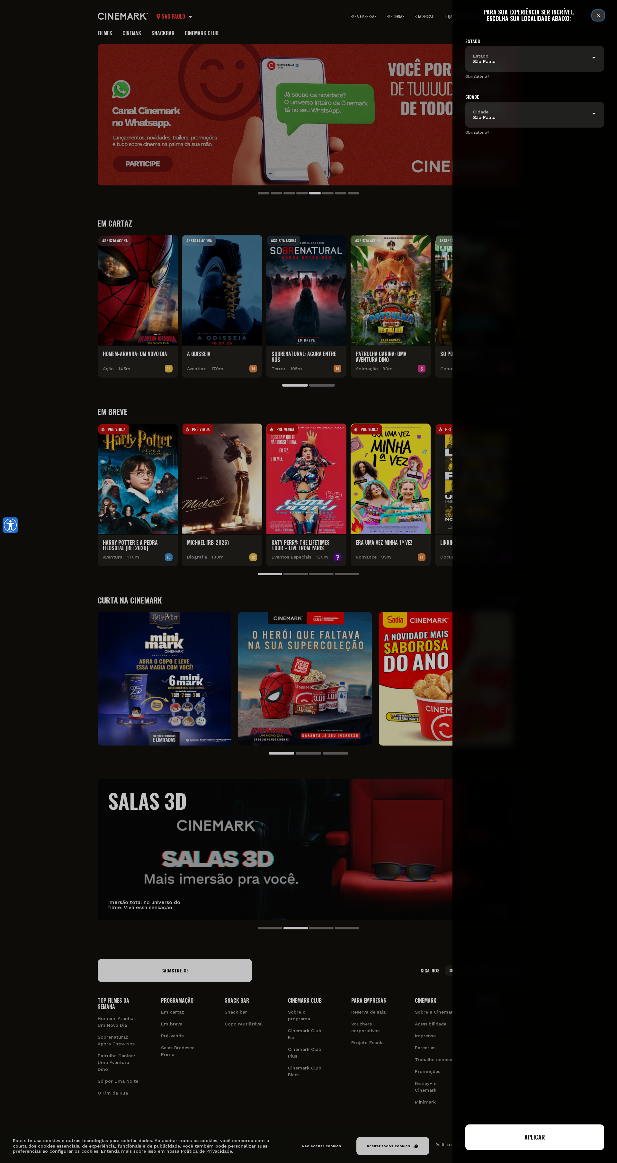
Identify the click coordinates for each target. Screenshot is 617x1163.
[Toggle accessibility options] (10, 525)
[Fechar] (598, 15)
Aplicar (534, 1137)
